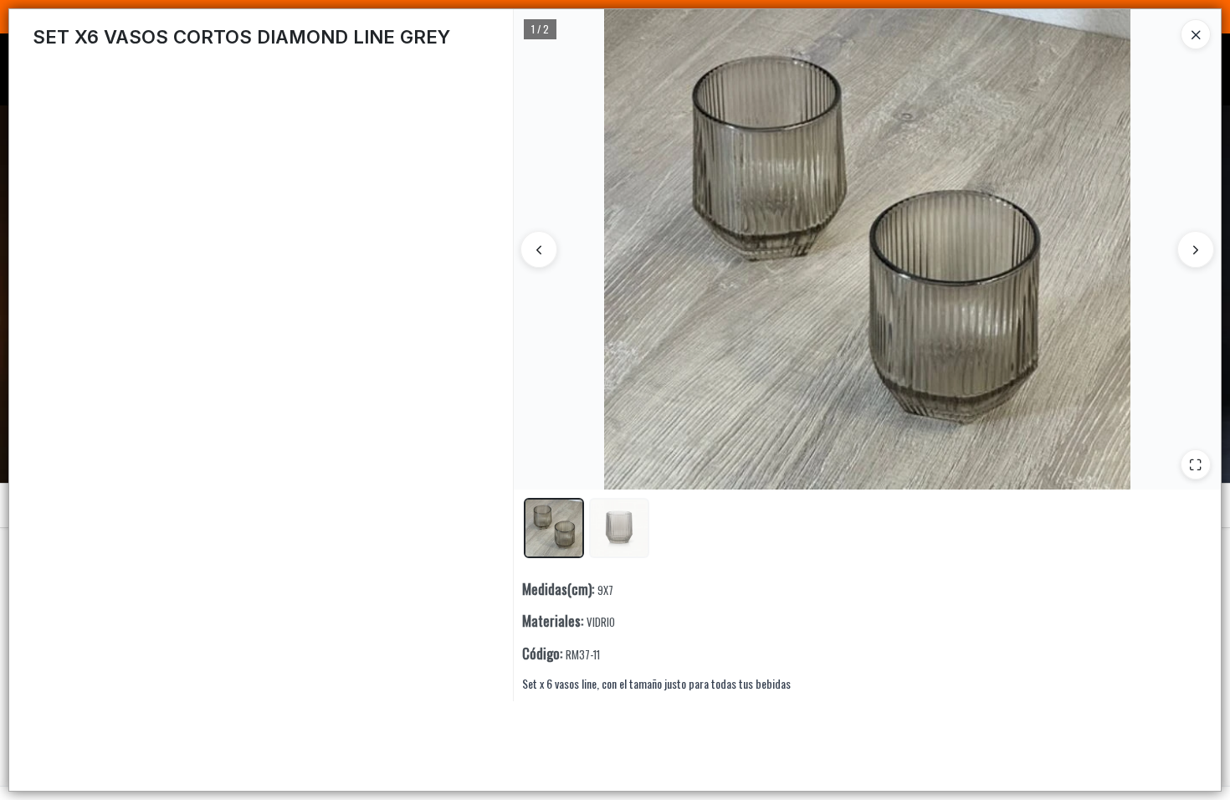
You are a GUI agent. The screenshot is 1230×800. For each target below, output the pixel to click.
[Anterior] (538, 249)
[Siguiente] (1195, 249)
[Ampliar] (1196, 464)
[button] (554, 528)
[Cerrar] (1196, 34)
